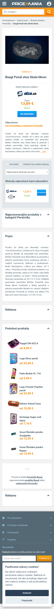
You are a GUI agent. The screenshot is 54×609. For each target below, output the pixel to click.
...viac (43, 151)
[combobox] (27, 172)
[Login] (49, 4)
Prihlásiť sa (44, 558)
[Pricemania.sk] (27, 4)
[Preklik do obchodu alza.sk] (11, 191)
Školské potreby (37, 20)
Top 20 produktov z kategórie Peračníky (24, 125)
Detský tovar (22, 20)
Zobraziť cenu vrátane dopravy (36, 164)
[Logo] (27, 93)
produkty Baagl (32, 480)
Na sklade (14, 164)
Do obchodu (27, 114)
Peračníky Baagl (34, 477)
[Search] (49, 12)
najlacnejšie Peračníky (27, 483)
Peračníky (6, 23)
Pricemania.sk (8, 20)
